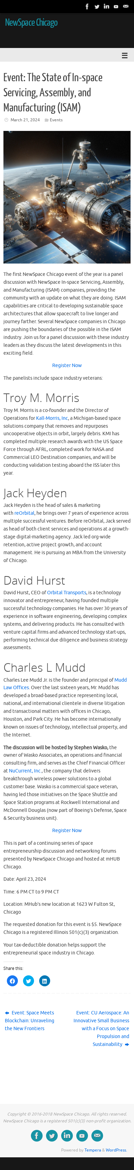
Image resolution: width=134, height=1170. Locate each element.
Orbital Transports (66, 593)
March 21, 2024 (25, 120)
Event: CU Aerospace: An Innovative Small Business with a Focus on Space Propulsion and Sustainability (101, 1028)
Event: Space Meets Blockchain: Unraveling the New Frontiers (29, 1021)
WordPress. (116, 1150)
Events (56, 120)
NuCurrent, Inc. (25, 771)
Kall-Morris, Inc (52, 418)
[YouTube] (116, 6)
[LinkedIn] (106, 6)
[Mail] (126, 6)
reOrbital (24, 513)
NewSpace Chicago (31, 22)
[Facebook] (87, 6)
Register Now (67, 365)
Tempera (93, 1150)
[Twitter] (97, 6)
